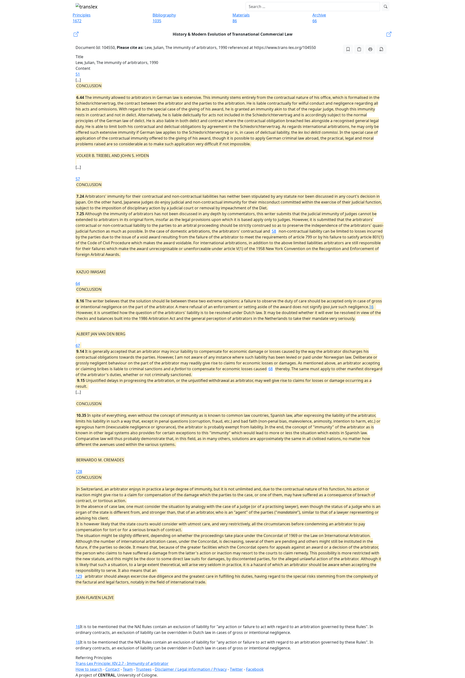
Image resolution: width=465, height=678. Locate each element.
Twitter (236, 669)
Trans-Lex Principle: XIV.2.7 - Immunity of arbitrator (122, 663)
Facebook (255, 669)
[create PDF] (381, 49)
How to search (89, 669)
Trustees (144, 669)
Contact (112, 669)
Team (128, 669)
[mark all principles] (348, 49)
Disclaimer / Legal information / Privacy (191, 669)
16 (371, 306)
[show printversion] (370, 49)
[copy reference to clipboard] (359, 49)
